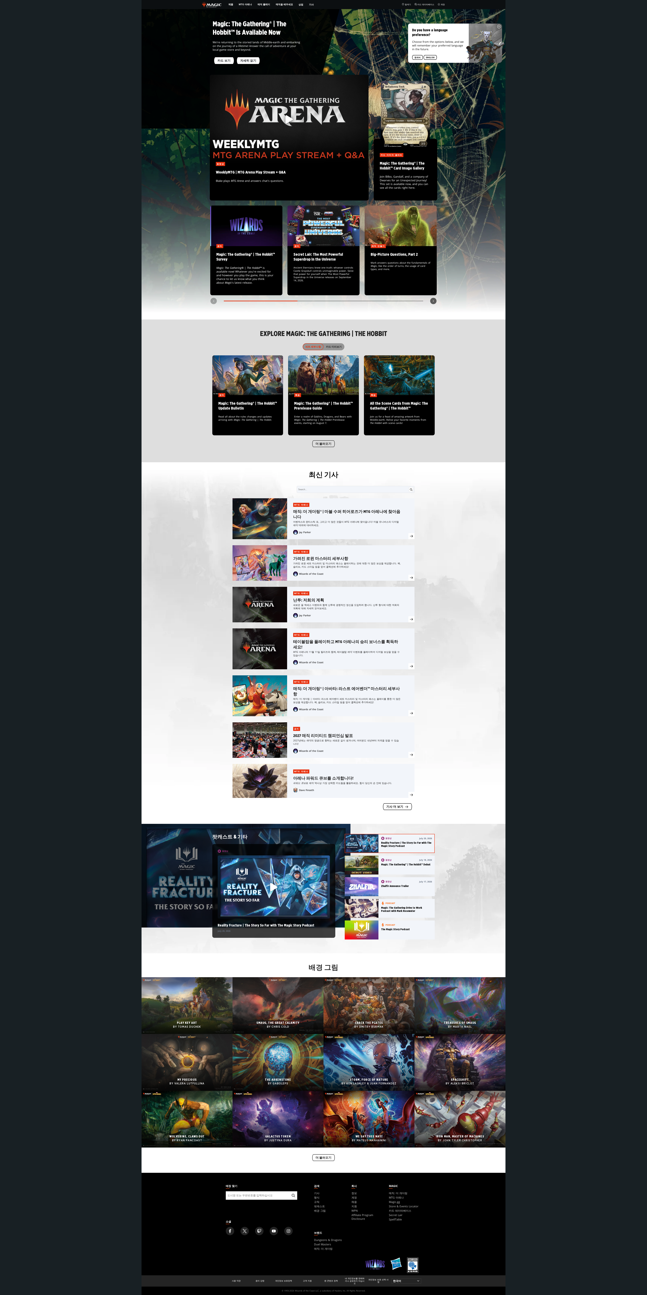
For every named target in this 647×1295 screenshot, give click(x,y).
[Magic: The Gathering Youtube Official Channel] (274, 1231)
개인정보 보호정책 (283, 1281)
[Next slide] (433, 301)
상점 (301, 4)
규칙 (316, 1202)
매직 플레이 (264, 4)
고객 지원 (307, 1281)
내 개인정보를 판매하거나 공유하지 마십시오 (354, 1281)
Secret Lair (396, 1215)
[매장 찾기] (293, 1195)
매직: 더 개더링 (398, 1193)
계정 (443, 4)
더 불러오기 (323, 443)
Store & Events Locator (404, 1206)
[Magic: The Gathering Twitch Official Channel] (259, 1231)
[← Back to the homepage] (212, 4)
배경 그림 (320, 1211)
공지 (296, 728)
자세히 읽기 (248, 60)
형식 (316, 1197)
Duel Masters (322, 1244)
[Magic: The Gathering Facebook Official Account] (230, 1231)
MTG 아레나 (245, 4)
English (430, 58)
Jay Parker (305, 532)
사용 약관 (236, 1281)
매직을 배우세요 (284, 4)
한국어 (417, 58)
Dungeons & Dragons (328, 1240)
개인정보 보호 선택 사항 (378, 1281)
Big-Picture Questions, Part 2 (401, 270)
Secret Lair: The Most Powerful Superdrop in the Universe (324, 271)
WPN (354, 1211)
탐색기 (408, 4)
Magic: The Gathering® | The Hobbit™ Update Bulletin (248, 415)
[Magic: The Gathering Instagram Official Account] (288, 1231)
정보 (354, 1193)
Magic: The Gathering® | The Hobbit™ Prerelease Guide (323, 415)
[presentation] (411, 536)
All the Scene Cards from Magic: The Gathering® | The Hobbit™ (399, 415)
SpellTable (395, 1219)
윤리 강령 (260, 1281)
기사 (311, 4)
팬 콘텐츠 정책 (331, 1281)
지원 (354, 1206)
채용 (354, 1202)
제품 (230, 4)
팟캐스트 (319, 1206)
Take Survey (246, 270)
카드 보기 (224, 60)
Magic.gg (394, 1202)
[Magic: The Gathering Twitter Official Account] (244, 1231)
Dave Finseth (306, 790)
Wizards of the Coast (311, 573)
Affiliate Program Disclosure (362, 1217)
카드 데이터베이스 (425, 4)
